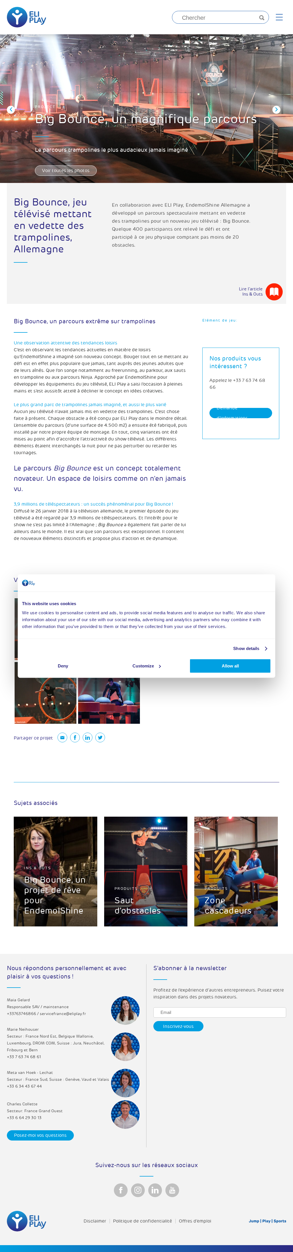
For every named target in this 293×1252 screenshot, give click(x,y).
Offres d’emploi (195, 1221)
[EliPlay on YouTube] (172, 1190)
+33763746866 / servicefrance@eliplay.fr (46, 1013)
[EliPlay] (26, 17)
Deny (63, 665)
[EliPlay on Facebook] (121, 1190)
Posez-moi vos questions (40, 1135)
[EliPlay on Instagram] (138, 1190)
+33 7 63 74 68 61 (24, 1056)
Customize (143, 665)
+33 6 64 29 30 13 (24, 1117)
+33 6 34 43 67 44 (24, 1086)
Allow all (230, 665)
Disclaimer (95, 1221)
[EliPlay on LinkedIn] (155, 1190)
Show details (246, 648)
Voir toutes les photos (66, 171)
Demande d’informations (232, 413)
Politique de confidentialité (142, 1221)
